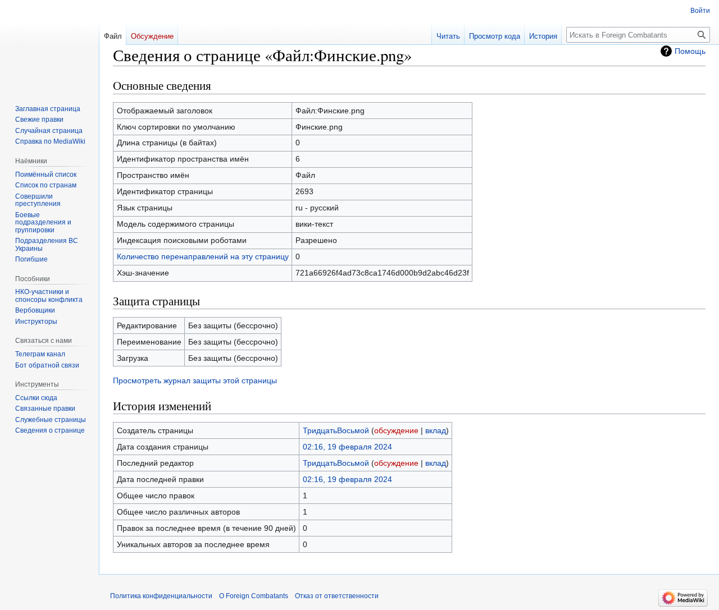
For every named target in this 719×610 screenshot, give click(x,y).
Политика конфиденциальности (161, 596)
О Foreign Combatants (253, 596)
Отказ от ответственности (337, 596)
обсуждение (396, 430)
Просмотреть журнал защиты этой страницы (195, 380)
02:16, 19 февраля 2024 (347, 446)
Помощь (690, 51)
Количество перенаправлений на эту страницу (203, 256)
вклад (435, 430)
